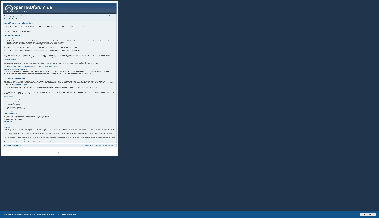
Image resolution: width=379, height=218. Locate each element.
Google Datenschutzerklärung (52, 66)
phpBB (46, 149)
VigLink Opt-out (12, 76)
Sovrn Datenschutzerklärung (37, 76)
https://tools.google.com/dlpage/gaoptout (62, 141)
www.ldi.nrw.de (8, 121)
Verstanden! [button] (368, 214)
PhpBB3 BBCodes (76, 149)
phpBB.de (66, 150)
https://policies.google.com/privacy (20, 139)
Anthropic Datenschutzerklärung (20, 84)
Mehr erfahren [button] (72, 214)
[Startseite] (29, 8)
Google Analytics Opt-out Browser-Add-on (19, 66)
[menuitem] (16, 16)
